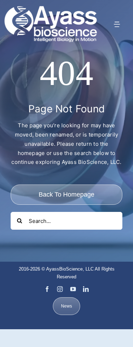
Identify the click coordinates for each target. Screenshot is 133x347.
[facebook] (47, 289)
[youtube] (73, 289)
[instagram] (60, 289)
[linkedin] (86, 289)
